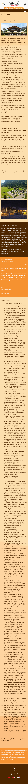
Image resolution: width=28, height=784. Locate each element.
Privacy (12, 770)
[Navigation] (25, 11)
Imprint (15, 770)
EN (14, 777)
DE (9, 777)
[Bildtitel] (14, 198)
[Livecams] (25, 5)
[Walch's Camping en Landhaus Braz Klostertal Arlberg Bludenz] (14, 6)
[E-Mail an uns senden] (14, 775)
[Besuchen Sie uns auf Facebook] (17, 775)
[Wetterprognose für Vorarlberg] (3, 4)
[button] (10, 34)
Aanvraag (19, 8)
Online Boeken (9, 8)
